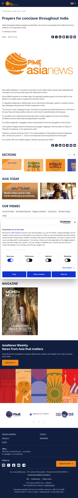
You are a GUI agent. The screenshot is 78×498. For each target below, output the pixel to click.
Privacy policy (47, 479)
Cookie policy (35, 479)
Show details (67, 268)
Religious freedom (39, 212)
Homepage (6, 11)
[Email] (71, 37)
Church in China (8, 212)
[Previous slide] (69, 154)
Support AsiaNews (9, 434)
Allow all (64, 274)
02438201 (7, 454)
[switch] (29, 260)
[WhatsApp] (63, 37)
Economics (52, 212)
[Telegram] (67, 37)
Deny (14, 274)
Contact (43, 434)
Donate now (64, 464)
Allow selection (39, 274)
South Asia (16, 11)
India (23, 11)
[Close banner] (75, 222)
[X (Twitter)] (56, 37)
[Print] (74, 37)
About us (5, 438)
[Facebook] (52, 37)
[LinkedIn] (60, 37)
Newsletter (44, 438)
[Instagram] (3, 465)
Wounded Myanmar (23, 212)
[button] (33, 422)
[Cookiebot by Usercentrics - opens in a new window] (61, 222)
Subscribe (11, 363)
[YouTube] (18, 465)
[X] (8, 465)
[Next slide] (74, 154)
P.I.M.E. (4, 442)
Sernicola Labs (50, 485)
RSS (28, 479)
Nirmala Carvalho (10, 31)
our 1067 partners (15, 233)
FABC (4, 216)
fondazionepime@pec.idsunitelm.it (39, 475)
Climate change (64, 212)
